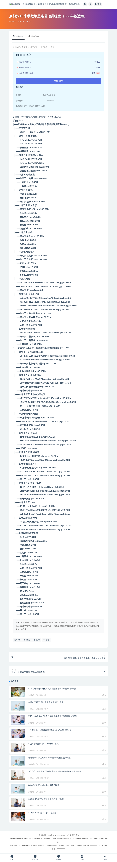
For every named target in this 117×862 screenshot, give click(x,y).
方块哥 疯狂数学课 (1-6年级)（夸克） (44, 744)
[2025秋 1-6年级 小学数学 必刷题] (18, 816)
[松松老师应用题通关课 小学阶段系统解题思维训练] (18, 761)
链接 (47, 640)
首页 (25, 47)
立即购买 (58, 81)
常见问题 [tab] (35, 37)
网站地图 (42, 835)
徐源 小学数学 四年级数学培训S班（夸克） (46, 702)
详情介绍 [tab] (19, 37)
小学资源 (34, 47)
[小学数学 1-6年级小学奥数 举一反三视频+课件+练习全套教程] (18, 775)
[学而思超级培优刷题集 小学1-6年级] (18, 789)
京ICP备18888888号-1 (91, 845)
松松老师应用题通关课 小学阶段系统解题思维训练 (50, 758)
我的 (82, 859)
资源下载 (35, 859)
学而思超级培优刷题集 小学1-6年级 (43, 785)
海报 (37, 640)
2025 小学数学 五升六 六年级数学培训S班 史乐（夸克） (52, 689)
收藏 (28, 640)
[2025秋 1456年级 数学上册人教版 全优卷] (18, 802)
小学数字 (12, 21)
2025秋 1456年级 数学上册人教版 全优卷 (46, 799)
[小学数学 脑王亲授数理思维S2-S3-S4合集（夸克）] (18, 733)
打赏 (18, 640)
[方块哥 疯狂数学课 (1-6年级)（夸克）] (18, 747)
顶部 (105, 859)
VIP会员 (58, 859)
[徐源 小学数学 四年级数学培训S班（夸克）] (18, 706)
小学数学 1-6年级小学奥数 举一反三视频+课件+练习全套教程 (54, 772)
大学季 (68, 835)
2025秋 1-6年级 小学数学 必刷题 (42, 813)
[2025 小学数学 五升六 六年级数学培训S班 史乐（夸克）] (18, 692)
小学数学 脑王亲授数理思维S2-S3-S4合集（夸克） (50, 730)
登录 (99, 4)
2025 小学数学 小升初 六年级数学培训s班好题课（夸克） (53, 716)
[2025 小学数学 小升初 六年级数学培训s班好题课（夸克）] (18, 720)
